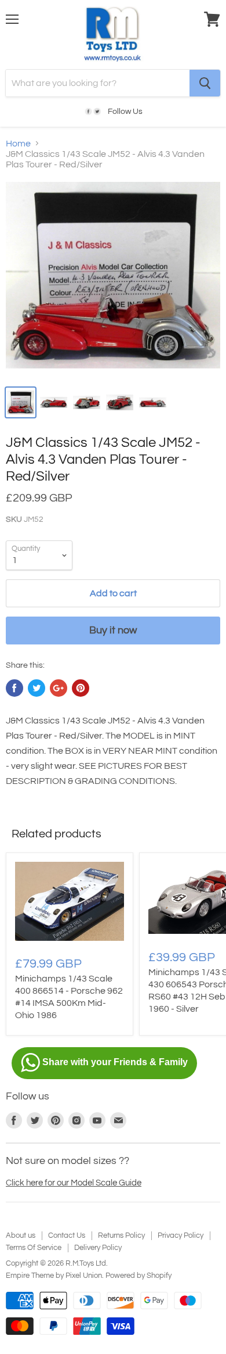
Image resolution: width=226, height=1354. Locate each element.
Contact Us (66, 1235)
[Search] (204, 83)
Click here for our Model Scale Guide (73, 1183)
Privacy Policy (180, 1235)
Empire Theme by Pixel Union (54, 1275)
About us (20, 1235)
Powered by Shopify (138, 1275)
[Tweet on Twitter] (36, 688)
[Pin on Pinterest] (80, 688)
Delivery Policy (98, 1248)
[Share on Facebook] (14, 688)
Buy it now (113, 630)
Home (18, 143)
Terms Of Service (33, 1248)
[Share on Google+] (58, 688)
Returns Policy (121, 1235)
